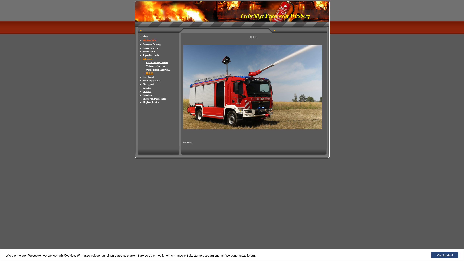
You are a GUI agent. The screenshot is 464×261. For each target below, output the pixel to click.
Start (145, 36)
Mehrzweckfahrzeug (155, 66)
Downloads (148, 95)
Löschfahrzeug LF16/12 (157, 62)
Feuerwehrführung (152, 44)
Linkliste (147, 91)
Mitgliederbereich (151, 102)
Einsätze (147, 88)
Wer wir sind (149, 51)
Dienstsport (148, 77)
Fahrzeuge (147, 59)
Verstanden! (445, 255)
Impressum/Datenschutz (154, 99)
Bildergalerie (148, 84)
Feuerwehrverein (150, 48)
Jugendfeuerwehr (151, 55)
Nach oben (187, 142)
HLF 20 (149, 73)
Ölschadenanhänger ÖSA (158, 70)
